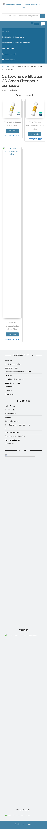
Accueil (5, 31)
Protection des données (15, 436)
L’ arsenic (8, 390)
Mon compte (10, 414)
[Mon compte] (28, 24)
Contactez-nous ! (12, 421)
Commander (10, 410)
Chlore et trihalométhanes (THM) (18, 372)
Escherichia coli (11, 368)
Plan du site (9, 394)
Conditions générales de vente (17, 425)
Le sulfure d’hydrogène (14, 379)
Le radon (8, 375)
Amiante (8, 360)
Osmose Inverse (9, 60)
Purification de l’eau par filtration (16, 43)
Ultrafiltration (8, 48)
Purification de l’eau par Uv (13, 37)
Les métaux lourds (12, 383)
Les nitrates (9, 387)
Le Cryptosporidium (13, 364)
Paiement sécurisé (12, 440)
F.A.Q (7, 429)
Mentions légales (12, 432)
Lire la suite (12, 131)
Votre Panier (10, 406)
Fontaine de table (9, 54)
